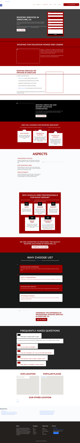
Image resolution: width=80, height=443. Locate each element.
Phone (49, 21)
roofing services (44, 127)
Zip (48, 26)
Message (49, 28)
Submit (55, 34)
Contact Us (59, 4)
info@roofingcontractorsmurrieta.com (59, 429)
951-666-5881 (55, 428)
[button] (1, 5)
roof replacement (23, 88)
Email (49, 18)
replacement (29, 27)
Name (49, 12)
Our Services (38, 4)
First (48, 14)
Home (34, 4)
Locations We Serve (45, 4)
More (50, 4)
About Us (55, 4)
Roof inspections (21, 78)
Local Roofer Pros (38, 260)
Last (48, 17)
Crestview (18, 401)
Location (49, 23)
